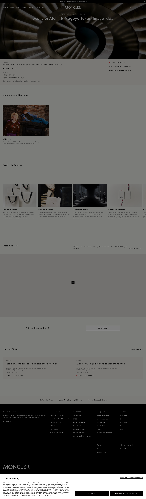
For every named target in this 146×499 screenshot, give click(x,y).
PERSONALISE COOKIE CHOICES (126, 493)
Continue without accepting (131, 478)
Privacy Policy (49, 495)
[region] (73, 486)
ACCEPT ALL (92, 493)
